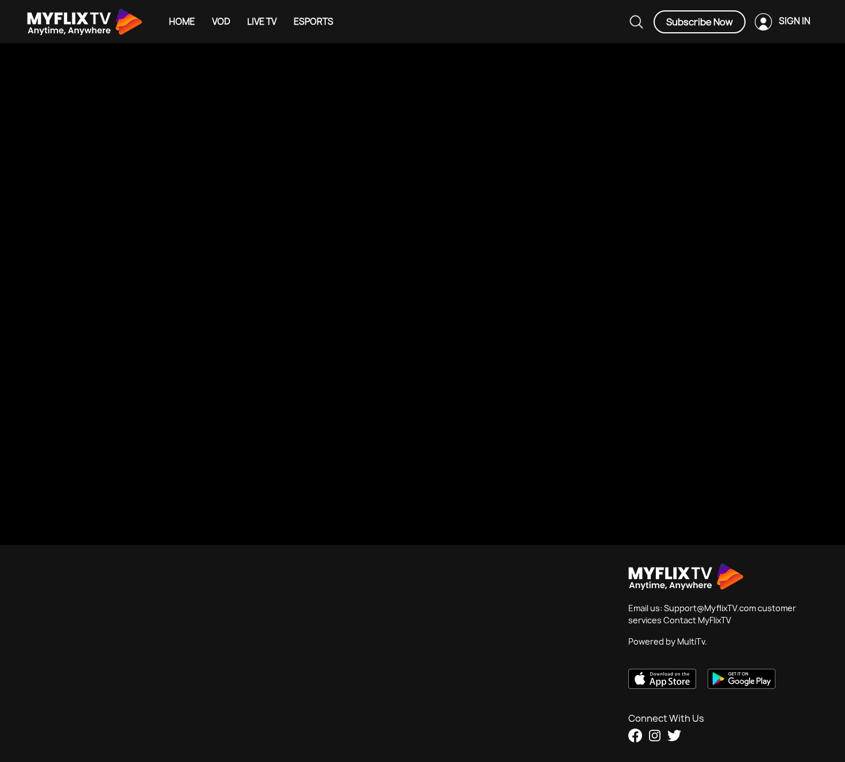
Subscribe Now (699, 22)
